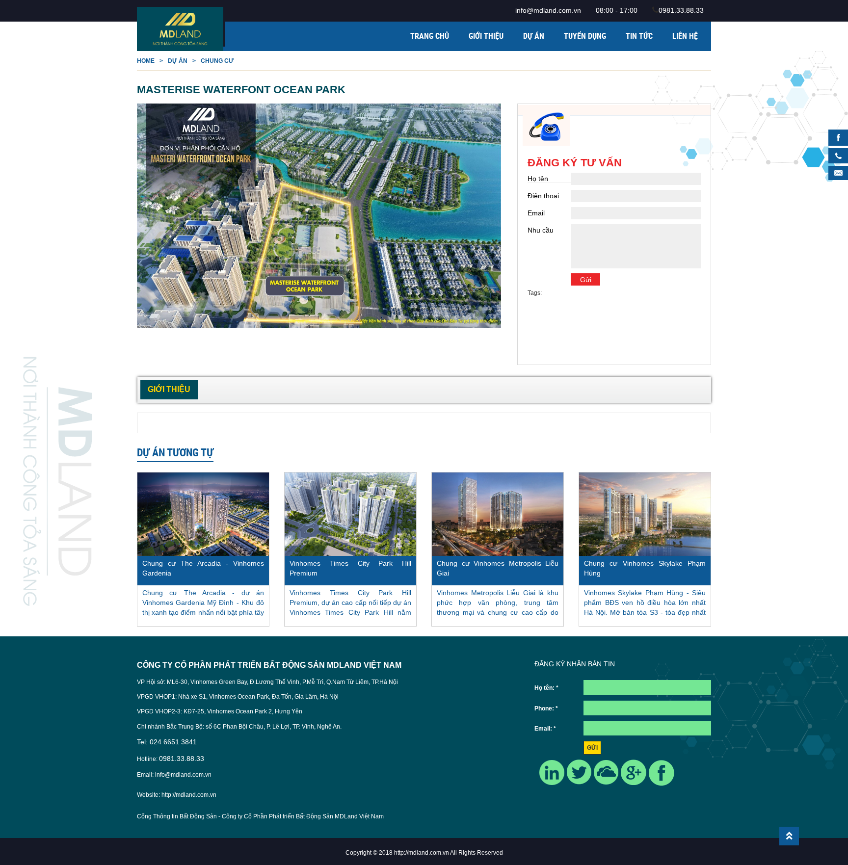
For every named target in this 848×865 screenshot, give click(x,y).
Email (536, 213)
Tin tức (639, 35)
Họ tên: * (546, 687)
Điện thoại (543, 196)
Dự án (533, 35)
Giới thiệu (486, 35)
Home (146, 60)
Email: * (545, 728)
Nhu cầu (541, 230)
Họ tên (538, 179)
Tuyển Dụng (585, 35)
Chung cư (217, 60)
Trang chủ (429, 35)
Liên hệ (685, 35)
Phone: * (546, 708)
